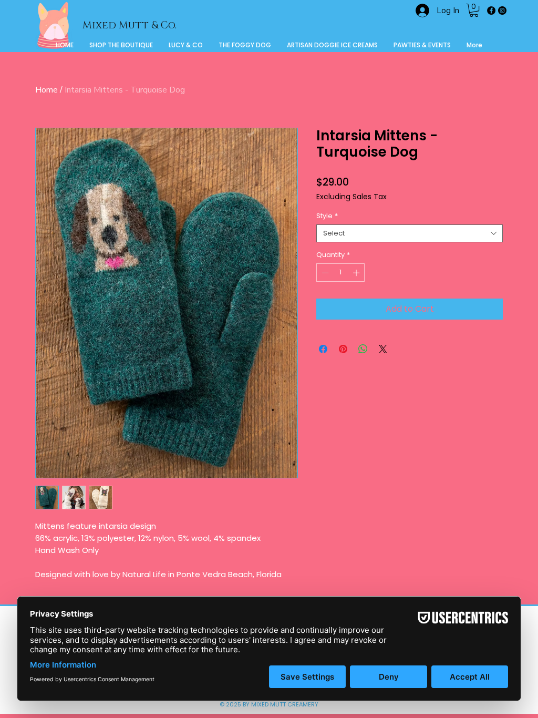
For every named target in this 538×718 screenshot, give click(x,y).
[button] (474, 10)
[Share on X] (383, 349)
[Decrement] (324, 273)
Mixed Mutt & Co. (129, 25)
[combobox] (409, 233)
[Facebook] (491, 10)
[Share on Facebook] (323, 349)
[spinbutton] (340, 273)
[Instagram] (502, 10)
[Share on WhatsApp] (363, 349)
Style (327, 216)
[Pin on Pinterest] (343, 349)
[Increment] (357, 273)
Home (46, 90)
